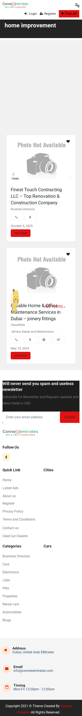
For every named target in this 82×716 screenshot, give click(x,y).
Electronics (11, 572)
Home (7, 480)
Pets (6, 588)
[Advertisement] (41, 81)
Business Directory (23, 209)
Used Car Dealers (15, 536)
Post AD (71, 14)
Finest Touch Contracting (35, 176)
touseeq (25, 292)
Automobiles (12, 612)
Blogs (7, 620)
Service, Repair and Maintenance (32, 331)
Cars (6, 564)
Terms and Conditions (19, 519)
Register (50, 14)
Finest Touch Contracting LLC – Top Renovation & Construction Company (36, 196)
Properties (10, 596)
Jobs (6, 580)
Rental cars (11, 604)
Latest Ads (10, 488)
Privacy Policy (13, 511)
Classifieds (18, 325)
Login (32, 14)
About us (9, 496)
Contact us (11, 528)
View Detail (20, 233)
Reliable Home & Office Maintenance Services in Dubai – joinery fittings (36, 312)
